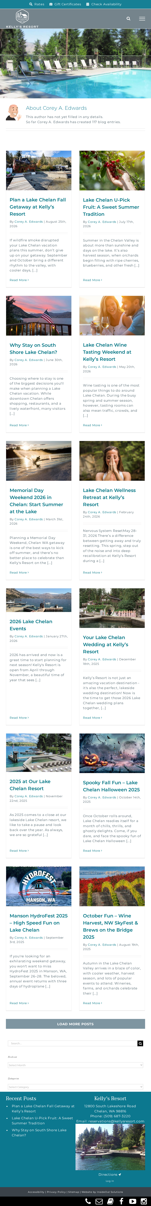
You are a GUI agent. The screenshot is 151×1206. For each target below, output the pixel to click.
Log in (110, 1180)
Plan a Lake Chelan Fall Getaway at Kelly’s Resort (38, 207)
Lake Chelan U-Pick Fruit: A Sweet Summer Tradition (111, 207)
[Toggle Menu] (142, 18)
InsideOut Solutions (110, 1191)
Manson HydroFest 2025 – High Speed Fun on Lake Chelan (39, 923)
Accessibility (36, 1191)
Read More (18, 280)
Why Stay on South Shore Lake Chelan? (39, 1132)
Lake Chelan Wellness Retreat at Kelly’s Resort (109, 497)
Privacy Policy (56, 1191)
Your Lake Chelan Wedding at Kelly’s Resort (105, 644)
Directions (108, 1174)
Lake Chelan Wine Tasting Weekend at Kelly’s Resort (107, 352)
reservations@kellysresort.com (116, 1121)
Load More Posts (75, 1024)
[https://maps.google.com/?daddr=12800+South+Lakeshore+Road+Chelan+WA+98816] (119, 1174)
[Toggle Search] (129, 18)
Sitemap (73, 1191)
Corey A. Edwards (29, 221)
